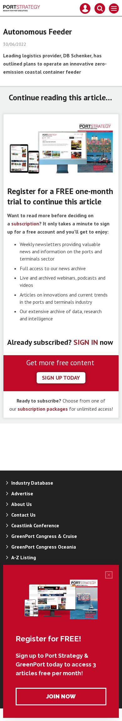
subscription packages (43, 409)
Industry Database (32, 483)
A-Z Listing (23, 557)
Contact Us (23, 515)
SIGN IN (86, 342)
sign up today (61, 377)
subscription (25, 223)
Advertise (22, 493)
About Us (21, 504)
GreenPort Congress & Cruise (44, 536)
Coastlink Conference (35, 525)
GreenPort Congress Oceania (43, 547)
